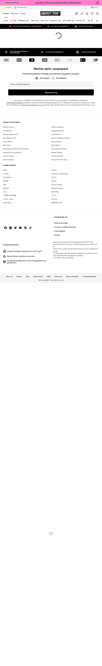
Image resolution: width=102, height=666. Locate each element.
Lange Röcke (8, 142)
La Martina (7, 177)
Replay (54, 181)
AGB (48, 276)
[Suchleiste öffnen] (96, 21)
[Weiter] (92, 20)
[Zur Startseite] (16, 218)
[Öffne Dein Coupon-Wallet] (76, 13)
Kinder (23, 13)
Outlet (9, 7)
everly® (54, 170)
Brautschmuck (56, 142)
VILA (4, 185)
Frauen (6, 13)
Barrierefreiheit (72, 276)
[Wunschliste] (92, 13)
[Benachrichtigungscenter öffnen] (87, 13)
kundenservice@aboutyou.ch (33, 105)
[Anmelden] (81, 13)
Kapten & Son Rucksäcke (12, 152)
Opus (5, 192)
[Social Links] (5, 227)
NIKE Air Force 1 (9, 127)
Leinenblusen (56, 134)
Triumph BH (7, 131)
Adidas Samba (56, 152)
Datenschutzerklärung (15, 103)
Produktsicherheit (89, 276)
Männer (14, 13)
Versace (54, 199)
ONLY (5, 170)
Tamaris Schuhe (57, 156)
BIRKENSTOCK (56, 203)
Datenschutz (38, 276)
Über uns (9, 276)
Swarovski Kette (57, 131)
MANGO (6, 188)
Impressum (58, 276)
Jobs (27, 276)
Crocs (53, 195)
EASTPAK (55, 192)
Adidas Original (57, 188)
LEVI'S (53, 177)
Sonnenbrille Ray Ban (59, 149)
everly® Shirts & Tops (59, 160)
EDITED (6, 181)
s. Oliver (6, 174)
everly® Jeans (8, 156)
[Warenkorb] (97, 13)
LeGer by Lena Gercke (59, 174)
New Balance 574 (9, 138)
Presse (19, 276)
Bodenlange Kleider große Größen (16, 149)
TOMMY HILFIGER (9, 195)
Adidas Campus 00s (10, 134)
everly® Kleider (8, 160)
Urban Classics (56, 185)
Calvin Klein (7, 203)
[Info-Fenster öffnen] (97, 2)
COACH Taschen (57, 127)
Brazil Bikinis (55, 145)
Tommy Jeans (8, 199)
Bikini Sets (7, 145)
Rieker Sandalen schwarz (60, 138)
